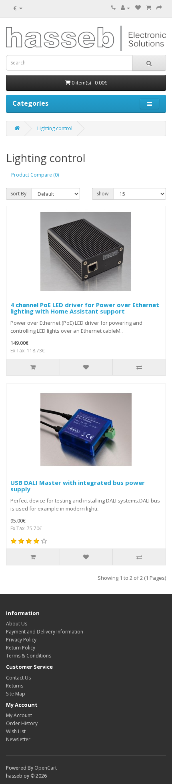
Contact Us (18, 677)
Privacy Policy (21, 639)
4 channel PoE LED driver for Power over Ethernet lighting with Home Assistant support (84, 308)
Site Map (15, 693)
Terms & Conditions (28, 655)
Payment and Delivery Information (44, 631)
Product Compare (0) (35, 174)
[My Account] (125, 7)
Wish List (16, 731)
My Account (19, 715)
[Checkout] (159, 7)
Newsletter (18, 739)
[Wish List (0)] (138, 7)
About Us (16, 623)
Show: (103, 193)
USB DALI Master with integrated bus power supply (77, 485)
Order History (22, 723)
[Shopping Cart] (148, 7)
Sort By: (19, 193)
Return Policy (20, 647)
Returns (14, 685)
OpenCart (45, 767)
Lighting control (54, 128)
